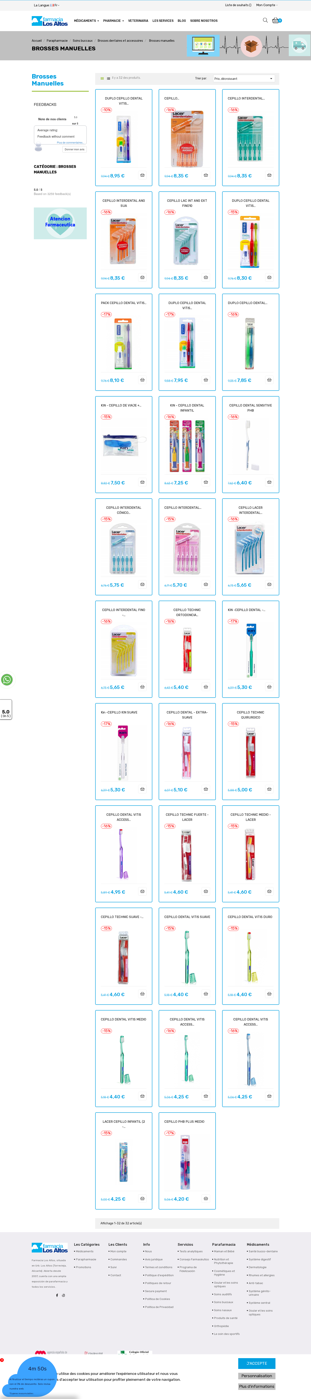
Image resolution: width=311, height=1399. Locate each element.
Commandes (118, 1259)
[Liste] (108, 78)
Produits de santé (226, 1318)
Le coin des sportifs (227, 1333)
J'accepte (257, 1363)
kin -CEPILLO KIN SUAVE (119, 712)
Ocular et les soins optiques (226, 1284)
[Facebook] (58, 1295)
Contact (115, 1275)
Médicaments (85, 1251)
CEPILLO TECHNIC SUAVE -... (122, 917)
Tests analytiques (191, 1251)
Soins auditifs (223, 1294)
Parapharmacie (86, 1259)
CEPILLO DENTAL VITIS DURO (250, 917)
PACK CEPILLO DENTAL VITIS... (123, 303)
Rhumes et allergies (262, 1275)
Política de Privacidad (159, 1307)
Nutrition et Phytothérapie (223, 1261)
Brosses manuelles (48, 80)
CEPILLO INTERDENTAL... (246, 98)
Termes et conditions (158, 1267)
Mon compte (118, 1251)
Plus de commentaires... (70, 142)
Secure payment (156, 1291)
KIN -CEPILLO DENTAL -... (246, 610)
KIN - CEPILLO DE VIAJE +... (121, 405)
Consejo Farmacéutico (194, 1259)
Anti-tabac (256, 1283)
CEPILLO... (171, 98)
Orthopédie (221, 1326)
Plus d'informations (256, 1386)
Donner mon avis (74, 149)
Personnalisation (256, 1376)
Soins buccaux (223, 1302)
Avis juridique (154, 1259)
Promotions (83, 1267)
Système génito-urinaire (260, 1293)
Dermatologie (258, 1267)
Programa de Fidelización (188, 1269)
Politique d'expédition (159, 1275)
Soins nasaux (223, 1310)
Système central (259, 1302)
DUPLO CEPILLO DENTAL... (247, 303)
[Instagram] (64, 1295)
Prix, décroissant (244, 78)
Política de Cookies (157, 1299)
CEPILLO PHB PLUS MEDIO (184, 1122)
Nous (148, 1251)
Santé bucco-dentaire (263, 1251)
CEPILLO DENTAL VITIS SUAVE (187, 917)
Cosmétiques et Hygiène (224, 1272)
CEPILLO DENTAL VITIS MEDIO (123, 1019)
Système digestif (260, 1259)
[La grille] (102, 78)
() (238, 5)
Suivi (113, 1267)
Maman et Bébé (224, 1251)
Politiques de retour (158, 1283)
